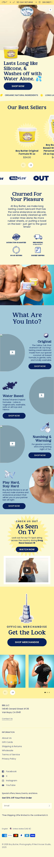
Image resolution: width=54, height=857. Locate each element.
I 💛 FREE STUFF (27, 449)
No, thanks (27, 456)
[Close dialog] (49, 399)
